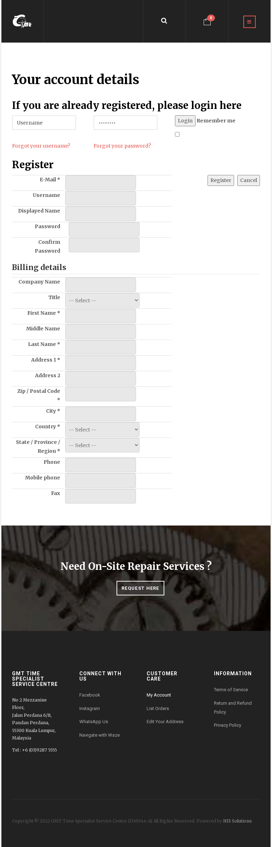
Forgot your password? (122, 146)
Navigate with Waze (99, 735)
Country (47, 426)
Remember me (216, 120)
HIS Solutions (237, 821)
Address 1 (45, 360)
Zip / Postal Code (38, 395)
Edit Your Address (165, 721)
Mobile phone (42, 477)
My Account (159, 695)
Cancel (248, 180)
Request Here (140, 588)
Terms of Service (231, 689)
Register (220, 180)
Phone (52, 462)
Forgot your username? (41, 146)
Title (54, 297)
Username (46, 195)
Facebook (89, 695)
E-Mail (50, 179)
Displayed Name (39, 211)
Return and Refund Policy (233, 707)
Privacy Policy (227, 725)
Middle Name (43, 328)
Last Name (44, 344)
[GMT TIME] (22, 21)
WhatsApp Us (93, 721)
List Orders (158, 708)
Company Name (39, 282)
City (53, 411)
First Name (43, 313)
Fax (55, 493)
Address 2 (47, 375)
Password (47, 226)
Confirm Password (47, 246)
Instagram (89, 708)
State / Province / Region (38, 446)
